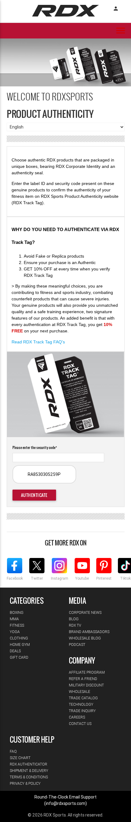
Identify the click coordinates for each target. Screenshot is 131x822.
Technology (81, 704)
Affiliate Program (87, 672)
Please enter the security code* (34, 447)
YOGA (15, 631)
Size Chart (20, 757)
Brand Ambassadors (89, 631)
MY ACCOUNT (116, 8)
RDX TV (75, 625)
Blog (74, 619)
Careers (77, 717)
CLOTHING (19, 638)
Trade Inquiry (82, 710)
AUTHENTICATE (34, 495)
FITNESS (17, 625)
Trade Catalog (83, 698)
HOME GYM (20, 644)
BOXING (16, 612)
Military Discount (86, 685)
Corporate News (85, 612)
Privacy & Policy (25, 783)
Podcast (77, 644)
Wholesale (79, 691)
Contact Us (80, 723)
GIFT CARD (19, 657)
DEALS (15, 651)
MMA (14, 619)
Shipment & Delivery (29, 770)
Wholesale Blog (85, 638)
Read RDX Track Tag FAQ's (38, 341)
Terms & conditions (29, 777)
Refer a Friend (83, 678)
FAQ (13, 751)
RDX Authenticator (28, 764)
